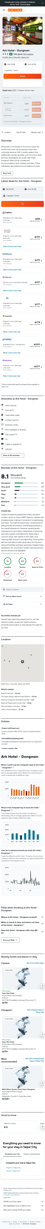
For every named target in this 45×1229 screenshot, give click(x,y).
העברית (27, 4)
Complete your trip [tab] (12, 1154)
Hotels (15, 1222)
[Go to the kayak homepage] (15, 10)
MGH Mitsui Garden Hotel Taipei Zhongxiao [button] (18, 1089)
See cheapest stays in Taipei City (35, 1011)
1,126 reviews (28, 54)
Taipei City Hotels (14, 1224)
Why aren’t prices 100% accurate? (17, 1210)
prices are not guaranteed (11, 1195)
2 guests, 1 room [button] (11, 70)
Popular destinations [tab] (32, 1154)
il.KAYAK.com (6, 1222)
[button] (42, 3)
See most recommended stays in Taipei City (34, 1060)
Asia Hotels (23, 1222)
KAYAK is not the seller (12, 1201)
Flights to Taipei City (13, 1168)
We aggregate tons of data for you (17, 1206)
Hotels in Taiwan (35, 1222)
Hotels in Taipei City (13, 1171)
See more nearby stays (35, 963)
